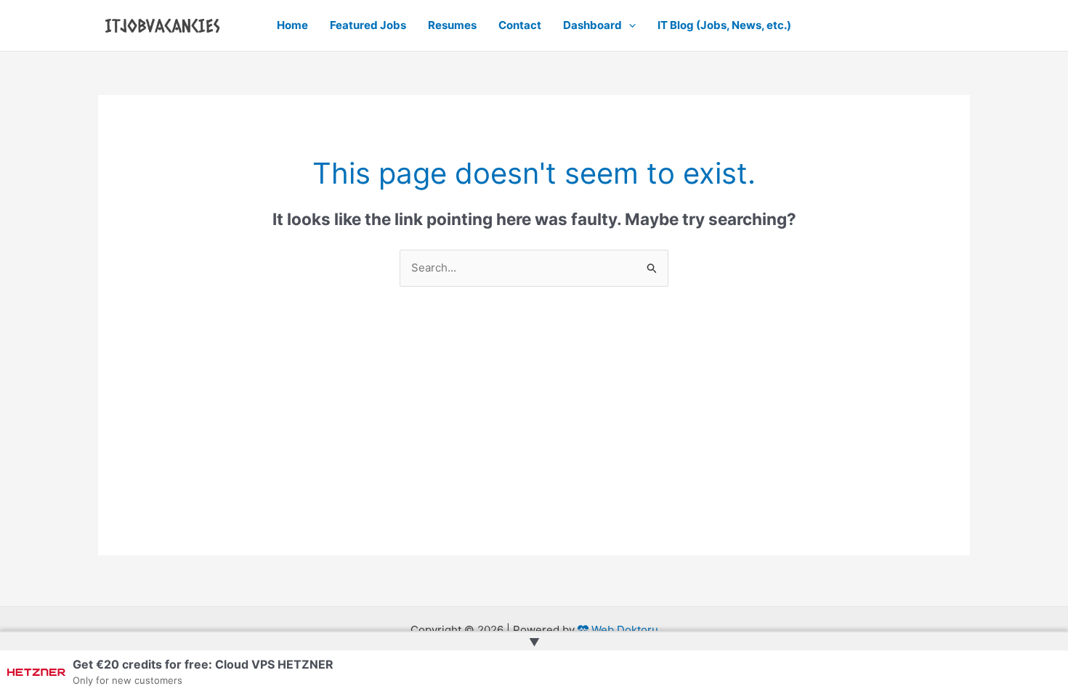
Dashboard (592, 25)
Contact (519, 25)
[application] (629, 25)
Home (292, 25)
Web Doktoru (623, 630)
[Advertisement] (534, 453)
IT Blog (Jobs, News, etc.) (724, 25)
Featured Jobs (368, 25)
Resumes (452, 25)
